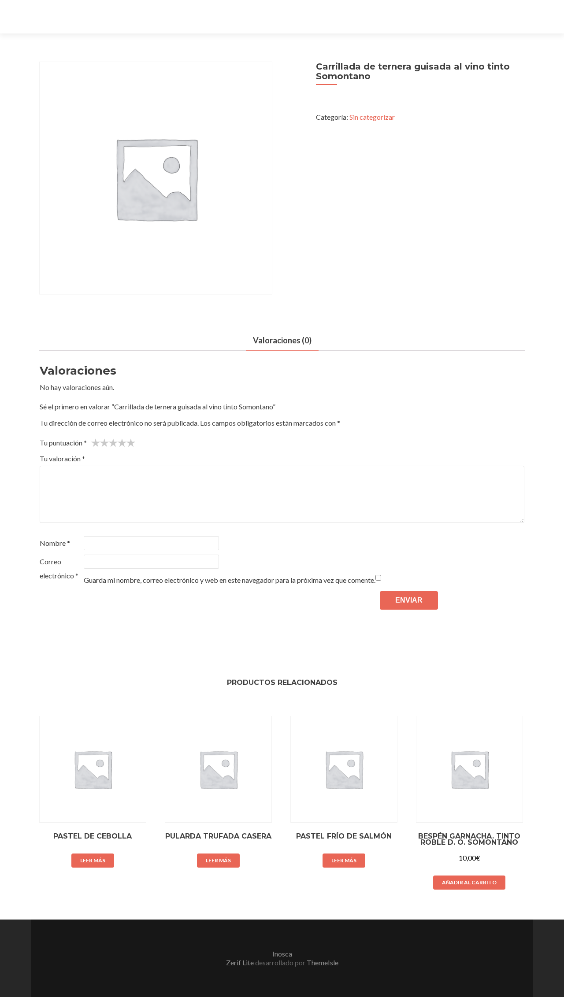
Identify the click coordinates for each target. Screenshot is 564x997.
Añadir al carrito (469, 882)
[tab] (282, 341)
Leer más (92, 860)
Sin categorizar (372, 117)
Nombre (55, 543)
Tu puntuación (63, 442)
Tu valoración (62, 458)
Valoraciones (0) (282, 340)
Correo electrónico (59, 568)
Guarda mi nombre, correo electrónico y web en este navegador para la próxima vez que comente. (229, 580)
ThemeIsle (322, 962)
